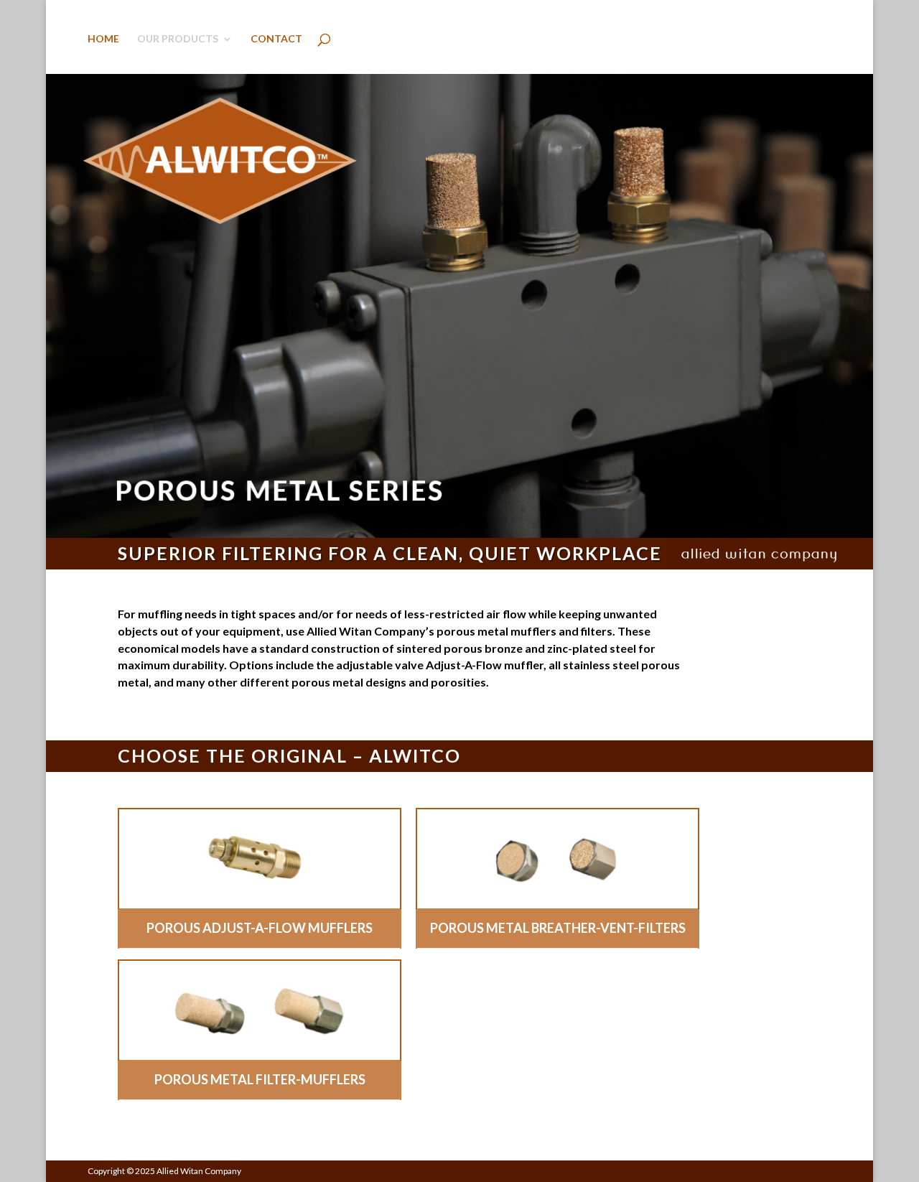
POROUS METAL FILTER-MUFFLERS (259, 1079)
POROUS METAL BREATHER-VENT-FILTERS (558, 928)
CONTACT (276, 39)
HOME (103, 39)
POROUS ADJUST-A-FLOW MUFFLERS (259, 928)
